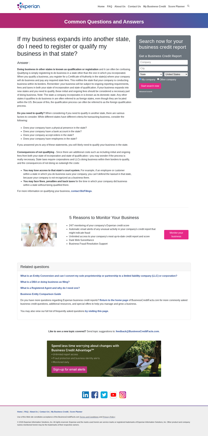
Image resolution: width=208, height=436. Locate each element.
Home (101, 6)
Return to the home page (114, 300)
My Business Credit (154, 6)
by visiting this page (96, 311)
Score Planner (176, 6)
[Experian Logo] (29, 6)
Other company (167, 79)
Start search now (150, 86)
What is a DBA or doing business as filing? (45, 282)
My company (149, 79)
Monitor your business (176, 234)
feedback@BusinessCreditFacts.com (137, 331)
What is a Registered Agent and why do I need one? (50, 288)
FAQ (109, 6)
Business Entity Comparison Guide (40, 294)
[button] (188, 6)
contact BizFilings (81, 191)
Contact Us (134, 6)
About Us (120, 6)
